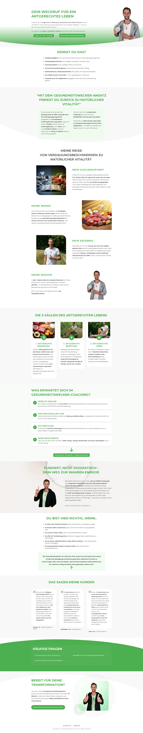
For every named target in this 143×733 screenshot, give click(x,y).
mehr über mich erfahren (77, 506)
